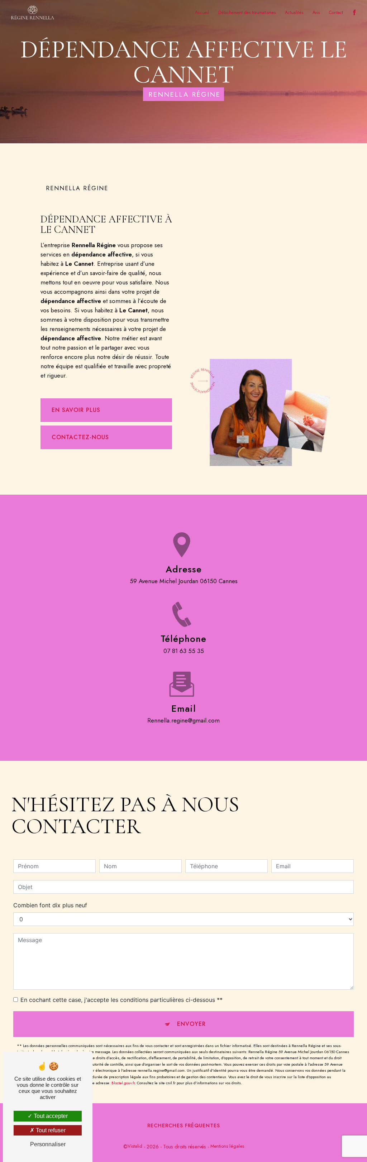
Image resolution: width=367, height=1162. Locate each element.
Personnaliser (48, 1144)
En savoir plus (76, 410)
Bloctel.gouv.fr (123, 1083)
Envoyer (191, 1024)
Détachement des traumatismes (247, 12)
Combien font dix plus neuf (50, 905)
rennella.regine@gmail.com (183, 720)
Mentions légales (227, 1146)
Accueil (202, 12)
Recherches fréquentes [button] (183, 1125)
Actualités (294, 12)
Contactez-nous (80, 437)
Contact (336, 12)
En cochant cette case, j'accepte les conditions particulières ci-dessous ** (121, 999)
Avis (316, 12)
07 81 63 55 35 (183, 651)
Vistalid (135, 1146)
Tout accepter (50, 1116)
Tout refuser (50, 1130)
